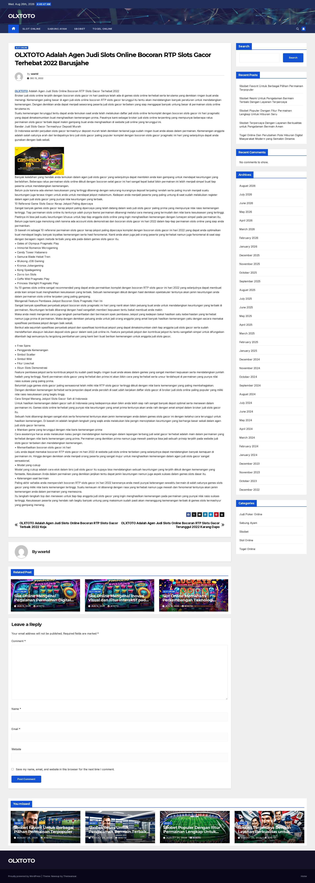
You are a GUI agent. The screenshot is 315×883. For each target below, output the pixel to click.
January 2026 (248, 246)
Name (16, 708)
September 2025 (250, 281)
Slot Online (31, 28)
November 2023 (249, 472)
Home (304, 876)
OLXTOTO (21, 16)
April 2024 (246, 429)
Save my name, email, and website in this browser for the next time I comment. (65, 769)
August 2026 (247, 185)
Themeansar (69, 876)
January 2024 (248, 455)
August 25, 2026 (102, 837)
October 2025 (248, 272)
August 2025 (247, 290)
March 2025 (247, 333)
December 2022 (249, 489)
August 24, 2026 (177, 837)
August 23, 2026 (251, 837)
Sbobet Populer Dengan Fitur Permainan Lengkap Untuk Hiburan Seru (191, 831)
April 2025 (245, 324)
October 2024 (248, 376)
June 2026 (246, 203)
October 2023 (248, 481)
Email (15, 729)
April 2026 (246, 220)
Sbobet (79, 28)
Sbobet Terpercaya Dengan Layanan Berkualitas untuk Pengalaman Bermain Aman (265, 831)
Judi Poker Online (250, 514)
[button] (297, 28)
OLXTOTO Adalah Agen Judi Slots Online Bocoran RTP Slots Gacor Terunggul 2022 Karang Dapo (170, 525)
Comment (18, 641)
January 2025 (248, 350)
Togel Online (102, 28)
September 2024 (250, 385)
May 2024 (245, 420)
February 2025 (248, 342)
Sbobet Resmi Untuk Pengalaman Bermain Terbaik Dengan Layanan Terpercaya (118, 831)
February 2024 (249, 446)
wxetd (34, 73)
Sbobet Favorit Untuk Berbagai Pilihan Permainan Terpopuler (44, 829)
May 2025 (245, 316)
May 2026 (245, 211)
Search (244, 46)
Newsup (55, 876)
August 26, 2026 (27, 837)
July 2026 (245, 194)
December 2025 (249, 255)
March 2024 (247, 437)
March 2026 (247, 229)
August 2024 (247, 394)
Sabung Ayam (57, 28)
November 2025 (249, 264)
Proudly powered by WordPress (24, 876)
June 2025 (246, 307)
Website (16, 749)
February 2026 (248, 238)
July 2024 (245, 402)
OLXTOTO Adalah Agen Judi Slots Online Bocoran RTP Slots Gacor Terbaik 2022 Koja (69, 525)
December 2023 (249, 463)
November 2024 (249, 368)
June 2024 (246, 411)
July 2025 (245, 298)
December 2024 (249, 359)
